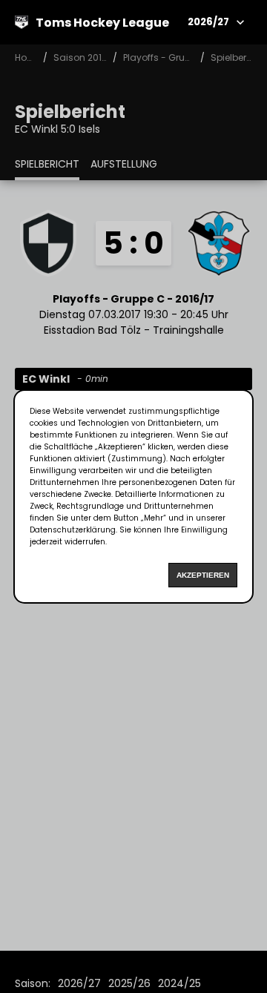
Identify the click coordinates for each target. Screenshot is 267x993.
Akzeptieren (203, 575)
